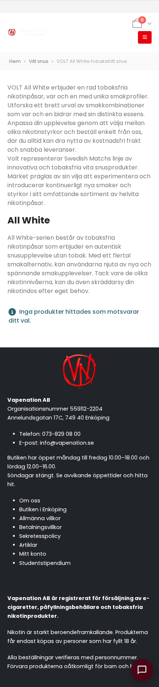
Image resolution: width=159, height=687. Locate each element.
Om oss (29, 500)
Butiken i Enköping (43, 509)
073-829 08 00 (61, 434)
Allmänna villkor (40, 518)
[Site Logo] (27, 32)
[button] (145, 37)
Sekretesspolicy (40, 536)
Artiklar (28, 545)
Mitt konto (32, 554)
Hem (15, 61)
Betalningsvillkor (40, 527)
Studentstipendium (45, 563)
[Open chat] (142, 670)
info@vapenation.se (67, 443)
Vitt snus (38, 61)
